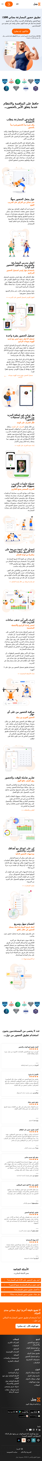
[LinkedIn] (39, 1430)
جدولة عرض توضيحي (11, 1386)
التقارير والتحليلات (29, 810)
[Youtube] (30, 1430)
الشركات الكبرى (13, 1342)
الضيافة (16, 1355)
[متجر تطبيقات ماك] (12, 1412)
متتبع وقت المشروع (33, 1359)
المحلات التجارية (13, 1361)
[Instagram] (34, 1430)
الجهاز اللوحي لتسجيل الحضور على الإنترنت (21, 297)
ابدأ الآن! (9, 4)
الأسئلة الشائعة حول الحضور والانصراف (12, 1382)
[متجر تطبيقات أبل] (35, 1412)
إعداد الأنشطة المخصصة (27, 674)
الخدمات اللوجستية (12, 1352)
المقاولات (15, 1345)
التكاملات (36, 1363)
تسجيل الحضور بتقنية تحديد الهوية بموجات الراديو (20, 376)
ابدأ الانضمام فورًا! (29, 959)
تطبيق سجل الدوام (33, 1353)
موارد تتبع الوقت (34, 1382)
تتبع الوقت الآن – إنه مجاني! (28, 1326)
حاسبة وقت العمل (34, 1376)
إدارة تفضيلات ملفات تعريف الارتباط (12, 1391)
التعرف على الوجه (18, 427)
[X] (27, 1430)
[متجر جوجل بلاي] (23, 1412)
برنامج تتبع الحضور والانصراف (33, 1343)
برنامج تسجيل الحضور (32, 1356)
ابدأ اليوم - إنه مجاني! (21, 31)
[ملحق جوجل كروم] (23, 1416)
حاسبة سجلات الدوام (33, 1373)
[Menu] (2, 4)
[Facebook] (37, 1430)
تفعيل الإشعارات (29, 886)
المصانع (16, 1349)
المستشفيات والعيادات (11, 1358)
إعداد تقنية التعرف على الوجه (25, 445)
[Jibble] (35, 4)
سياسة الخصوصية (12, 1452)
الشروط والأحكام (26, 1452)
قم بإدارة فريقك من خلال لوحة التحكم (23, 582)
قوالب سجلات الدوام (33, 1379)
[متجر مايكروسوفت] (35, 1416)
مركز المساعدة (13, 1373)
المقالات (37, 1385)
